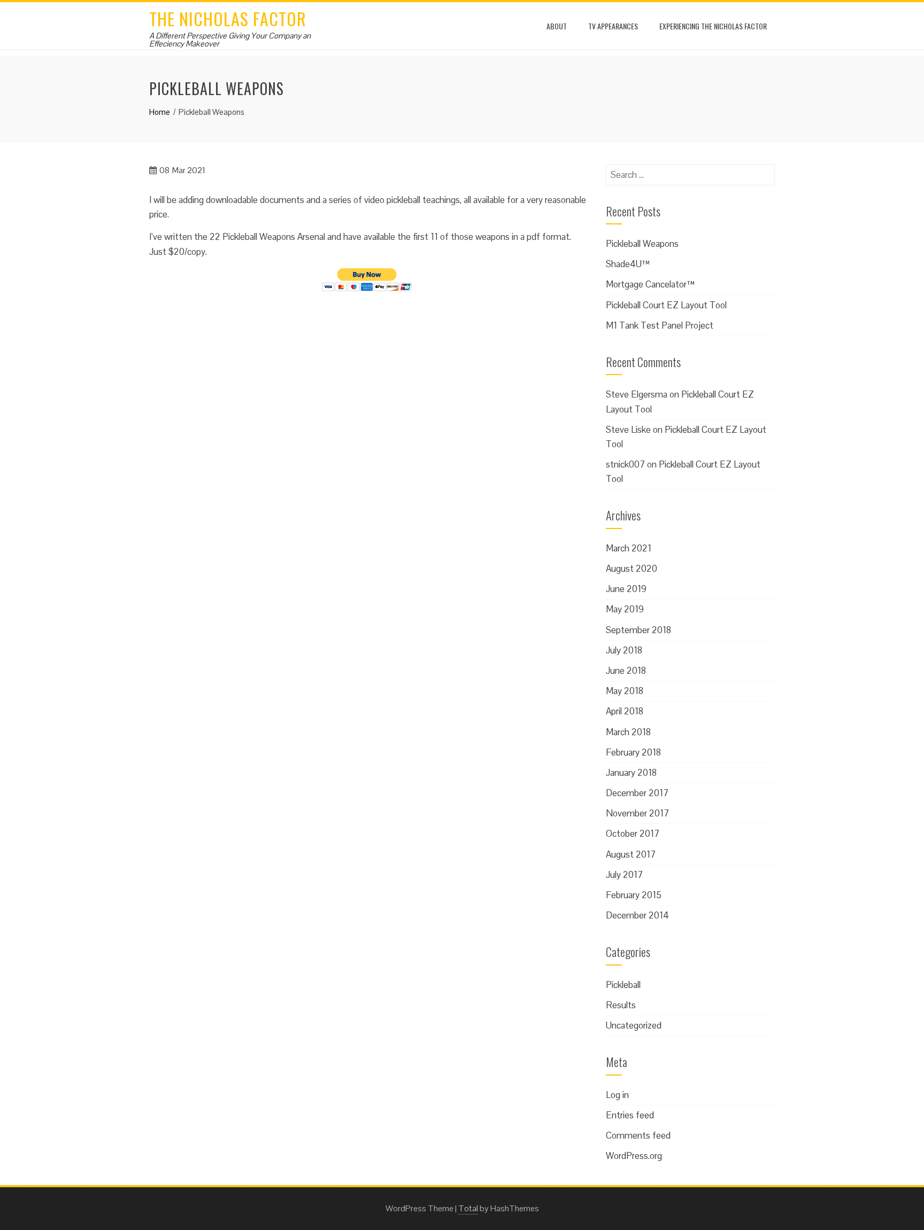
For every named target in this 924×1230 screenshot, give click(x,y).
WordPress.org (634, 1156)
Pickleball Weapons (642, 244)
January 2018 (631, 773)
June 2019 (626, 589)
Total (468, 1208)
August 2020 (631, 568)
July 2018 (624, 650)
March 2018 (628, 732)
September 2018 (638, 630)
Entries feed (630, 1115)
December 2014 (637, 915)
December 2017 (637, 793)
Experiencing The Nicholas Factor (713, 26)
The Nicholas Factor (227, 18)
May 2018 (624, 691)
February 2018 (633, 752)
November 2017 (637, 813)
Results (621, 1005)
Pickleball (623, 985)
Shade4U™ (628, 264)
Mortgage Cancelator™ (650, 284)
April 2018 (624, 711)
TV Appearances (613, 26)
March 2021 (628, 548)
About (556, 26)
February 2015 (633, 895)
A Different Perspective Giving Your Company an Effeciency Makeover (230, 39)
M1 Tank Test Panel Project (659, 325)
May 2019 (625, 609)
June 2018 (626, 670)
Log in (617, 1095)
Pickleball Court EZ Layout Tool (666, 305)
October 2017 (632, 833)
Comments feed (638, 1135)
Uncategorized (633, 1025)
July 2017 (624, 875)
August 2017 (631, 854)
